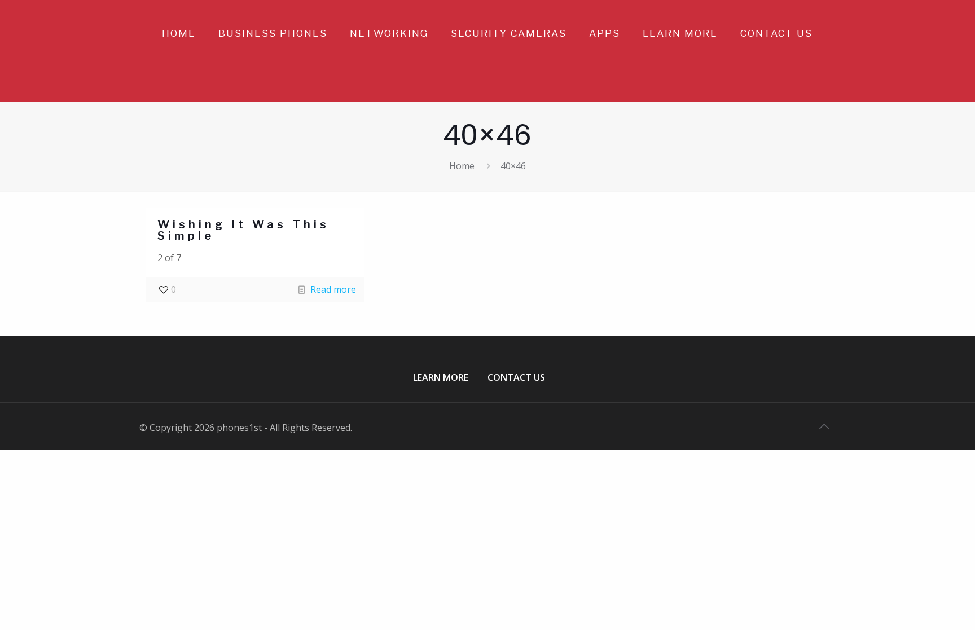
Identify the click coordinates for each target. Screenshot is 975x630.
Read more (333, 289)
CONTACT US (516, 377)
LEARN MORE (440, 377)
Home (462, 166)
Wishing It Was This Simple (243, 230)
